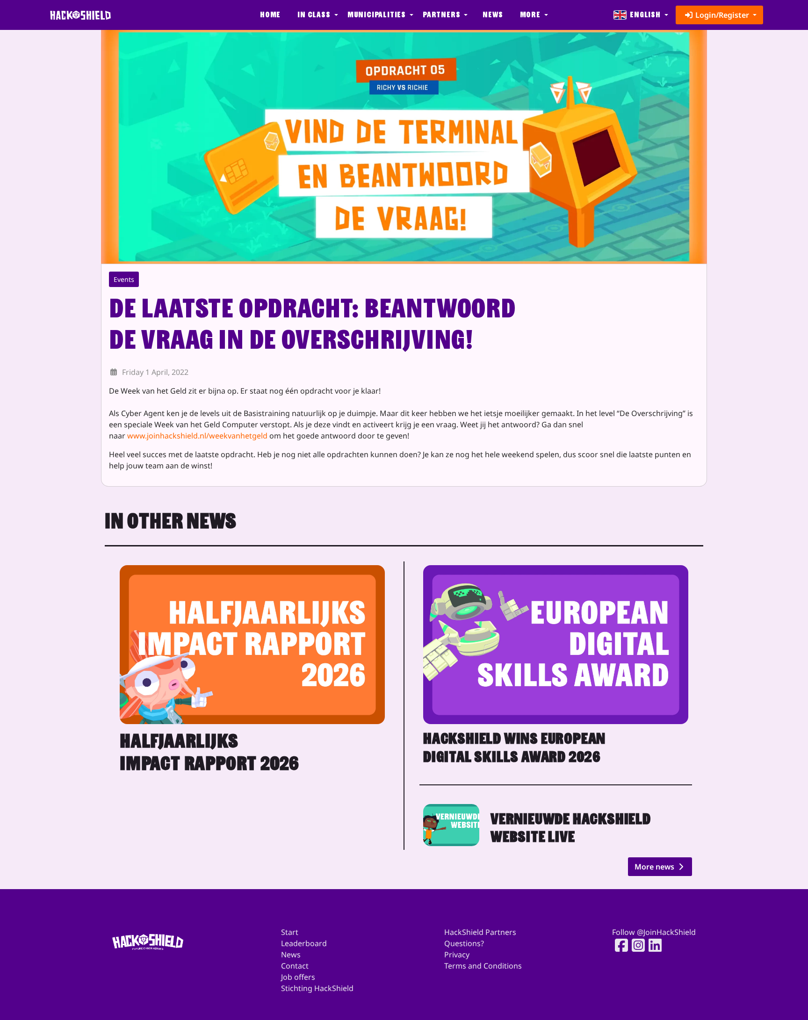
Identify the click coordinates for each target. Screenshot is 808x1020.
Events (124, 279)
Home (270, 15)
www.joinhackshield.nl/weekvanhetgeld (197, 436)
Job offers (298, 977)
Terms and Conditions (483, 966)
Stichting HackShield (317, 988)
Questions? (464, 943)
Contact (295, 966)
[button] (316, 15)
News (493, 15)
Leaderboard (304, 943)
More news (655, 867)
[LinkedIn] (652, 945)
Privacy (456, 954)
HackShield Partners (480, 932)
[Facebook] (618, 945)
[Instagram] (635, 945)
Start (289, 932)
